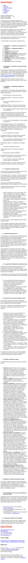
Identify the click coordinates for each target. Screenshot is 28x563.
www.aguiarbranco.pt (10, 75)
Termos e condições (9, 541)
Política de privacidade (19, 541)
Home (4, 5)
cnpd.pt (22, 474)
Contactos (5, 11)
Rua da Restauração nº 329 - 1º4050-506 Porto (8, 530)
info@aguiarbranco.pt (5, 76)
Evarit (10, 551)
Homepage (3, 540)
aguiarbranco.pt (15, 513)
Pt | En (4, 13)
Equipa (5, 9)
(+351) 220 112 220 (7, 532)
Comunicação (6, 10)
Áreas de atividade (7, 7)
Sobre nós (5, 6)
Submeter (17, 549)
